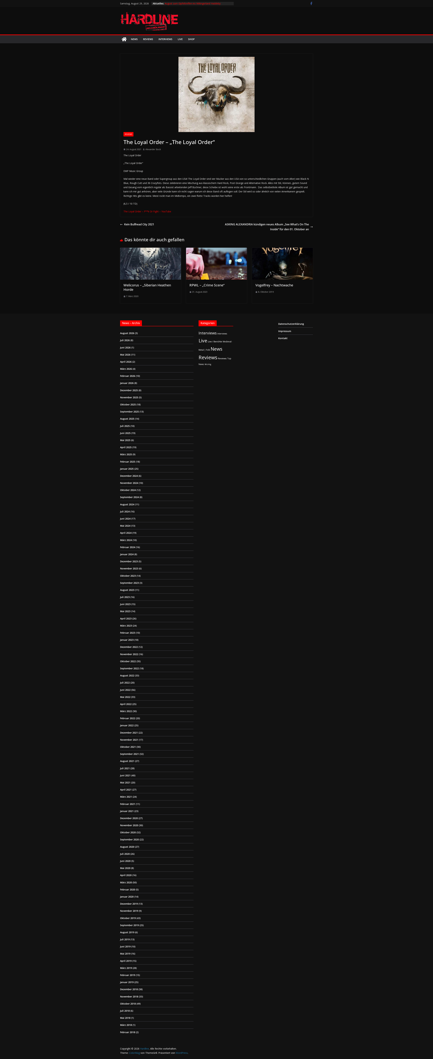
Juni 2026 (125, 347)
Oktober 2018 (128, 1003)
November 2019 (129, 910)
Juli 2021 (125, 768)
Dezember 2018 (129, 989)
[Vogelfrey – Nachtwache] (282, 250)
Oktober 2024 (128, 490)
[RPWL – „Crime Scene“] (216, 250)
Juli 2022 (125, 682)
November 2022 (129, 654)
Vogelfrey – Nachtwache (274, 285)
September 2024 (129, 497)
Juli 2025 (125, 426)
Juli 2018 (125, 1010)
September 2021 (129, 754)
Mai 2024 (125, 525)
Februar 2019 (127, 975)
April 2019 (126, 960)
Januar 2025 (127, 468)
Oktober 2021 (128, 746)
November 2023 (129, 568)
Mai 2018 (125, 1017)
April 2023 (126, 618)
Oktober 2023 (128, 575)
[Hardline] (124, 39)
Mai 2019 (125, 953)
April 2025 (126, 447)
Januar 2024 (127, 554)
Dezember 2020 (129, 818)
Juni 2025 (125, 433)
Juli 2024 (125, 511)
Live (180, 39)
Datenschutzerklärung (291, 323)
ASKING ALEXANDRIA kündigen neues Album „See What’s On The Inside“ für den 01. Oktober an (267, 226)
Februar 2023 (127, 632)
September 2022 (129, 668)
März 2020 (126, 882)
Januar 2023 (127, 639)
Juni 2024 (125, 518)
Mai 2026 (125, 354)
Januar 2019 (127, 982)
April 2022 (126, 704)
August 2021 (127, 761)
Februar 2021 (127, 804)
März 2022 (126, 711)
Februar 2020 (127, 889)
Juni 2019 (125, 946)
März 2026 (126, 368)
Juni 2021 (125, 775)
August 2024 (127, 504)
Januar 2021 (127, 811)
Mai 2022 (125, 697)
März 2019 (126, 968)
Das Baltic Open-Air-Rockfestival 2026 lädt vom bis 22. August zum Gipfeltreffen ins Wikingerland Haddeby (194, 5)
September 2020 (129, 839)
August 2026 (127, 333)
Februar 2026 (127, 376)
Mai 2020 (125, 868)
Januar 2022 (127, 725)
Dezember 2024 (129, 475)
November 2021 (129, 739)
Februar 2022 (127, 718)
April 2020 (126, 875)
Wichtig (208, 364)
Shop (191, 39)
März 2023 (126, 625)
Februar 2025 (127, 461)
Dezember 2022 (129, 647)
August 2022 (127, 675)
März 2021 (126, 796)
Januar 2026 (127, 383)
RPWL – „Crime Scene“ (206, 285)
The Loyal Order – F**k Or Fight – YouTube (147, 211)
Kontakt (283, 338)
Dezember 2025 (129, 390)
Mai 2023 (125, 611)
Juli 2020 (125, 853)
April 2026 (126, 361)
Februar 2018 (127, 1032)
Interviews (165, 39)
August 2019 (127, 932)
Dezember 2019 (129, 903)
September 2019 (129, 925)
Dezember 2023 (129, 561)
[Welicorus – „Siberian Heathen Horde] (150, 250)
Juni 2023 (125, 604)
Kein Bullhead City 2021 (139, 224)
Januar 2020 (127, 896)
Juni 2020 (125, 861)
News (134, 39)
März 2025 (126, 454)
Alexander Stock (153, 149)
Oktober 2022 (128, 661)
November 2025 (129, 397)
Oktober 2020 (128, 832)
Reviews (148, 39)
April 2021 (126, 789)
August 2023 (127, 590)
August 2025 (127, 418)
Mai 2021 (125, 782)
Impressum (284, 331)
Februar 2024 (127, 547)
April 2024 (126, 532)
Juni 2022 (125, 689)
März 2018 (126, 1025)
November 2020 (129, 825)
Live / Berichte (215, 341)
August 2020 (127, 846)
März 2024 (126, 540)
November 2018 (129, 996)
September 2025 (129, 411)
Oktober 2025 (128, 404)
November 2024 (129, 483)
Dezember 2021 (129, 732)
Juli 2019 (125, 939)
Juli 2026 (125, 340)
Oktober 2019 (128, 918)
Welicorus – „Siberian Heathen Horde (147, 287)
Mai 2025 (125, 440)
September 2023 (129, 582)
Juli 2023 (125, 597)
